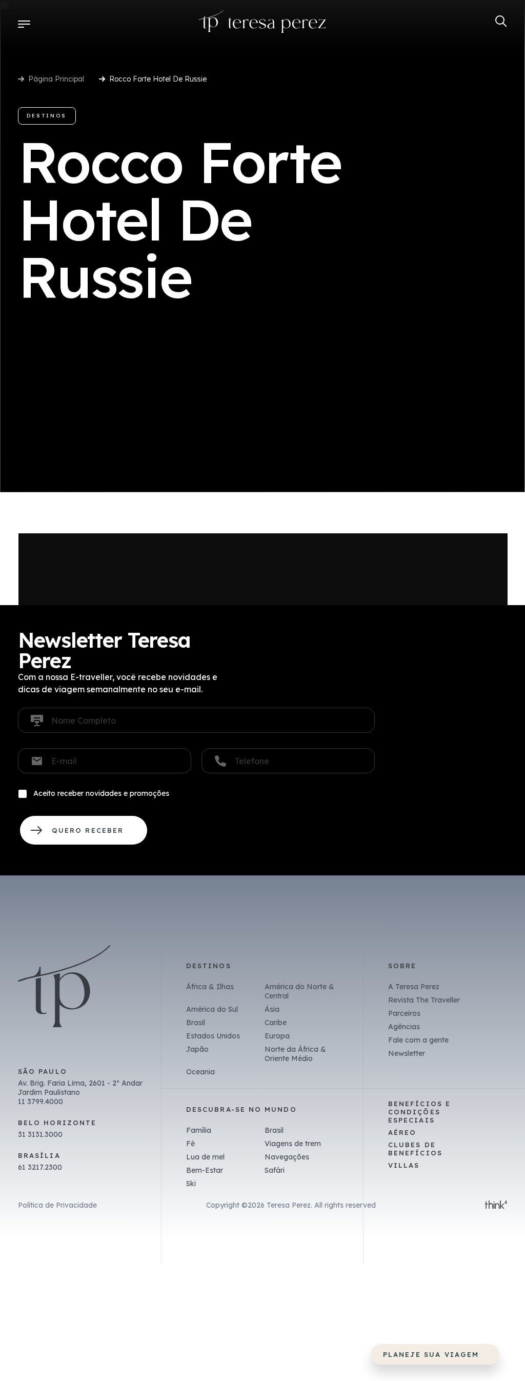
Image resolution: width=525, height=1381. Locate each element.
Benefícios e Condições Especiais (419, 1111)
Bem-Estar (204, 1170)
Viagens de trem (293, 1143)
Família (198, 1130)
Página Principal (56, 79)
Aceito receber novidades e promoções (101, 793)
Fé (190, 1143)
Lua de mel (205, 1157)
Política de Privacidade (57, 1205)
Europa (277, 1035)
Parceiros (404, 1013)
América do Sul (212, 1009)
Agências (404, 1026)
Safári (275, 1170)
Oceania (200, 1071)
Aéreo (402, 1132)
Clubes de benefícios (415, 1148)
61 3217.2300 (40, 1167)
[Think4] (496, 1205)
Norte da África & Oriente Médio (295, 1054)
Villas (403, 1165)
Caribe (276, 1022)
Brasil (195, 1022)
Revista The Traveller (424, 1000)
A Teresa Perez (413, 986)
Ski (191, 1183)
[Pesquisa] (501, 21)
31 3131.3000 (40, 1134)
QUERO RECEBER (83, 830)
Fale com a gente (418, 1040)
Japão (197, 1049)
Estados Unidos (213, 1035)
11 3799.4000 (40, 1101)
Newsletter (406, 1053)
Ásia (272, 1009)
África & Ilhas (210, 986)
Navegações (287, 1157)
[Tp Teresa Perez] (262, 23)
